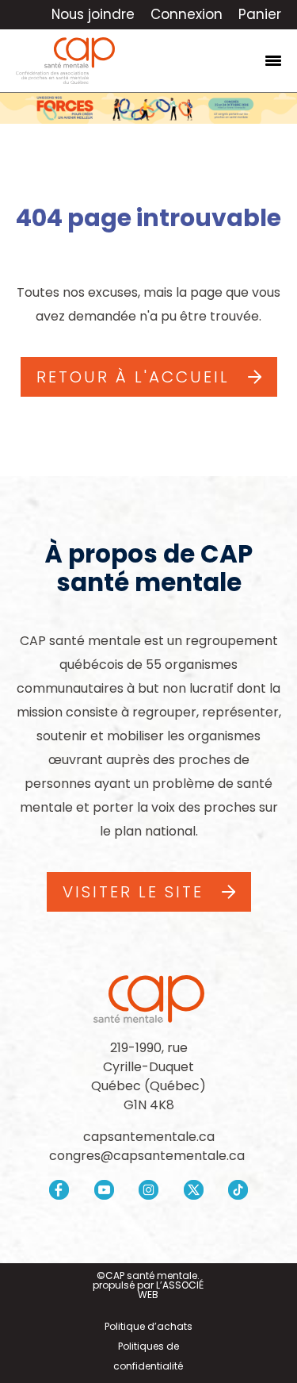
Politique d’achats (148, 1326)
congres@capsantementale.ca (148, 1156)
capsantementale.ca (149, 1137)
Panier (259, 14)
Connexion (186, 14)
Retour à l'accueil (133, 377)
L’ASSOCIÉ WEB (171, 1289)
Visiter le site (133, 892)
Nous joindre (93, 14)
